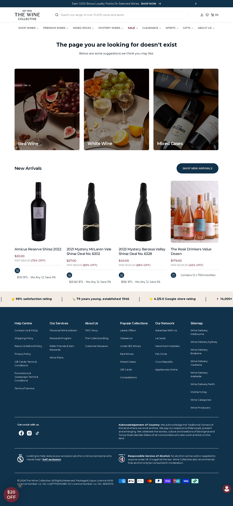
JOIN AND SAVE (152, 286)
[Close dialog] (11, 205)
